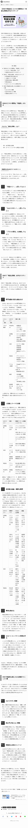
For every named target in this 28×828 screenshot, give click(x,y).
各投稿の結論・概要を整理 (11, 80)
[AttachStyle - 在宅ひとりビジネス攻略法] (5, 2)
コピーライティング (12, 809)
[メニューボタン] (26, 2)
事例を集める (8, 82)
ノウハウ (14, 807)
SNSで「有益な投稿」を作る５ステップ (14, 74)
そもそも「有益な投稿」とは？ (12, 70)
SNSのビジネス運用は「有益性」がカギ (14, 68)
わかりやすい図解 (9, 89)
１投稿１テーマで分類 (10, 78)
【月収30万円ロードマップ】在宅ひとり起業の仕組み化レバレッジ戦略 (17, 797)
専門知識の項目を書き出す (11, 76)
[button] (3, 816)
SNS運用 (5, 809)
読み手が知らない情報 (10, 91)
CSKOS (4, 807)
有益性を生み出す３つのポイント (13, 72)
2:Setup (9, 807)
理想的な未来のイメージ (11, 93)
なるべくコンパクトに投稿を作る (13, 83)
